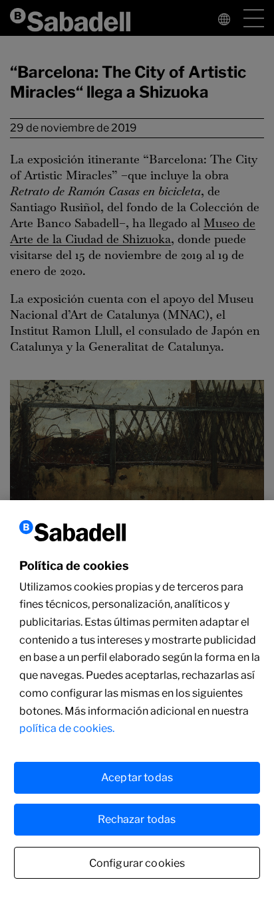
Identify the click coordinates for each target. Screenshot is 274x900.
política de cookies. (66, 728)
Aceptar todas (137, 777)
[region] (137, 700)
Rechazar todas (137, 819)
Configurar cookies (137, 863)
